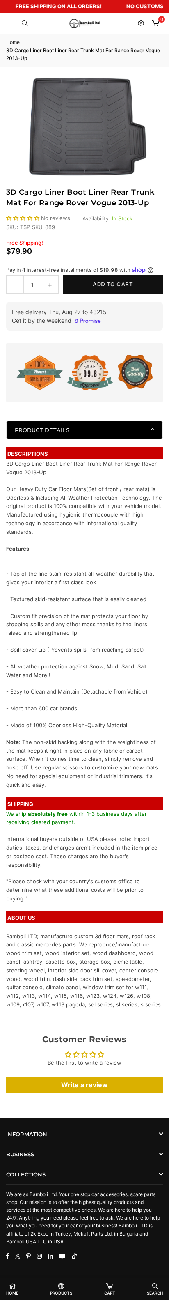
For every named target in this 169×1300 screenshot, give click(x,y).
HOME (12, 1293)
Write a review (84, 1085)
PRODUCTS (61, 1293)
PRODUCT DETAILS (42, 430)
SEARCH (155, 1293)
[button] (155, 23)
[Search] (24, 23)
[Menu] (9, 23)
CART (109, 1293)
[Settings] (140, 23)
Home (13, 42)
